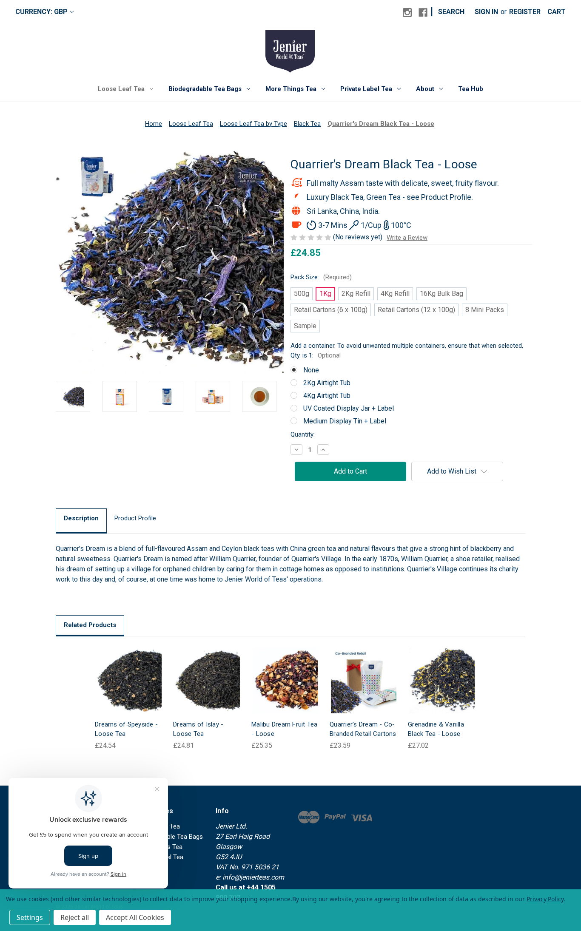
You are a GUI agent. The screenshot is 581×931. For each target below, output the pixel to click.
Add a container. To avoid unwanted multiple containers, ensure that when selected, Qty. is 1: (406, 350)
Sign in (486, 12)
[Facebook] (423, 12)
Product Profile (135, 518)
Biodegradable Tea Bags (205, 89)
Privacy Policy (545, 899)
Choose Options (129, 689)
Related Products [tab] (90, 625)
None (311, 370)
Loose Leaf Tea (121, 89)
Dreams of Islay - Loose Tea (198, 729)
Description (81, 518)
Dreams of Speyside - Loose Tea (126, 729)
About (425, 89)
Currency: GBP (41, 12)
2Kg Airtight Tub (326, 383)
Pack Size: (321, 277)
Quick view (122, 672)
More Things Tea (290, 89)
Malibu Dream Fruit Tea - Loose (284, 729)
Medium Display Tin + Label (344, 421)
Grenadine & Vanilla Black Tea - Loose (436, 729)
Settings (30, 917)
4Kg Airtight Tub (326, 396)
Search (451, 12)
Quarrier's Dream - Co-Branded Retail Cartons (363, 729)
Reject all (74, 917)
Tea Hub (470, 89)
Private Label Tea (366, 89)
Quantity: (302, 434)
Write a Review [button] (407, 237)
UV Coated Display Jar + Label (348, 408)
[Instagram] (407, 12)
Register (525, 12)
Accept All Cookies (135, 917)
